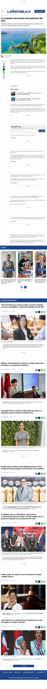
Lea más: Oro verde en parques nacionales (18, 204)
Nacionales (6, 15)
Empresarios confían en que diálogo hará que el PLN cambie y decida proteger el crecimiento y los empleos (22, 468)
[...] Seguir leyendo (27, 403)
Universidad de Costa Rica (27, 401)
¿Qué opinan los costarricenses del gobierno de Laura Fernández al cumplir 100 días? (22, 621)
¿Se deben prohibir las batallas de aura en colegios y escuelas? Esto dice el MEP (28, 93)
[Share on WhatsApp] (4, 72)
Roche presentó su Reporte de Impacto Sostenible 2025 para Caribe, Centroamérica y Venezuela (8, 281)
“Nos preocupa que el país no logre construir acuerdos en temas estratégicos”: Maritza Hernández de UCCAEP (22, 306)
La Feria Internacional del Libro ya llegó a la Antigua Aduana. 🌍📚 (25, 281)
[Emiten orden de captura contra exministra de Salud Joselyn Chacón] (23, 597)
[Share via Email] (4, 75)
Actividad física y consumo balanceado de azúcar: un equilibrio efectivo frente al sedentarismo (21, 412)
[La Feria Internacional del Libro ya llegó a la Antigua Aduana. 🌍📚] (25, 264)
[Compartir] (4, 77)
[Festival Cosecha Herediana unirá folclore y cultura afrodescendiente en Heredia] (13, 99)
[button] (40, 11)
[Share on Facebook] (4, 67)
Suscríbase (40, 672)
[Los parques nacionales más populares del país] (23, 41)
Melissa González (6, 369)
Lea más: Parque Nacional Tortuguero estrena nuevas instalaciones (23, 135)
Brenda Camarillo (6, 522)
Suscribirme (41, 130)
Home (2, 15)
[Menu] (2, 11)
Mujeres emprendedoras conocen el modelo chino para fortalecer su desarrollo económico (22, 364)
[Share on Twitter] (4, 69)
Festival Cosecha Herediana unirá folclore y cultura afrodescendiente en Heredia (28, 99)
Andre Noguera (6, 416)
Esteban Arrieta (6, 310)
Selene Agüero (9, 55)
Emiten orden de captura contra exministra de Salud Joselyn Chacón (21, 575)
